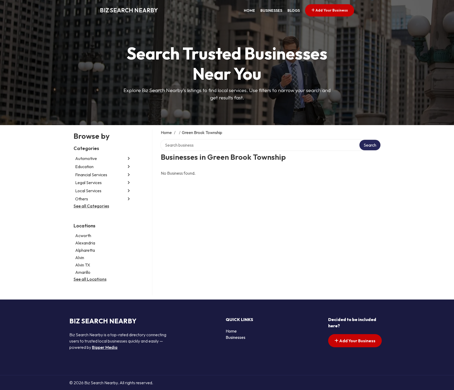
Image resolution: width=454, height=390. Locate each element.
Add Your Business (331, 10)
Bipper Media (104, 347)
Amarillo (82, 272)
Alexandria (85, 242)
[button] (128, 158)
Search (370, 145)
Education (84, 166)
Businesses (271, 10)
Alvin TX (82, 265)
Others (81, 198)
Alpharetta (85, 250)
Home (249, 10)
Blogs (293, 10)
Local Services (88, 190)
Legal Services (88, 182)
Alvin (79, 257)
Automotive (86, 158)
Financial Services (91, 174)
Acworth (83, 235)
